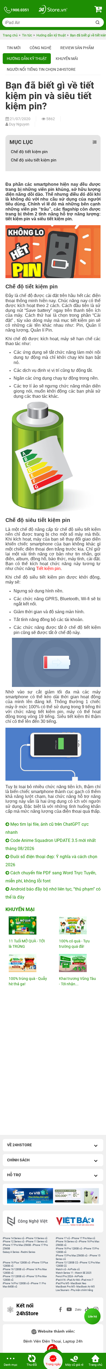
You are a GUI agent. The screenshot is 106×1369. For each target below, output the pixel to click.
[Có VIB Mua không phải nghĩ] (30, 1195)
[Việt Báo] (76, 1221)
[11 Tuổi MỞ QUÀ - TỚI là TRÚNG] (27, 925)
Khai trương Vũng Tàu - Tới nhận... (77, 981)
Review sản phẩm (77, 48)
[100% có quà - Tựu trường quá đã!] (78, 925)
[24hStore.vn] (53, 10)
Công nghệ (40, 48)
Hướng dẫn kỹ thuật (27, 58)
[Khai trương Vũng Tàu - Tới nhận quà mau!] (78, 963)
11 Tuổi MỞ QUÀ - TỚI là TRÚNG (27, 944)
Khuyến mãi (67, 58)
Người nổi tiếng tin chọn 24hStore (41, 69)
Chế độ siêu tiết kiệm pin (37, 160)
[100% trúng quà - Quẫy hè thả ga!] (27, 963)
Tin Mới (14, 48)
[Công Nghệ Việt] (29, 1221)
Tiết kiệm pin (48, 568)
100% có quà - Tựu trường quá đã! (74, 944)
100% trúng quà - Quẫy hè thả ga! (28, 981)
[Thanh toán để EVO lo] (76, 1195)
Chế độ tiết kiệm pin (29, 151)
